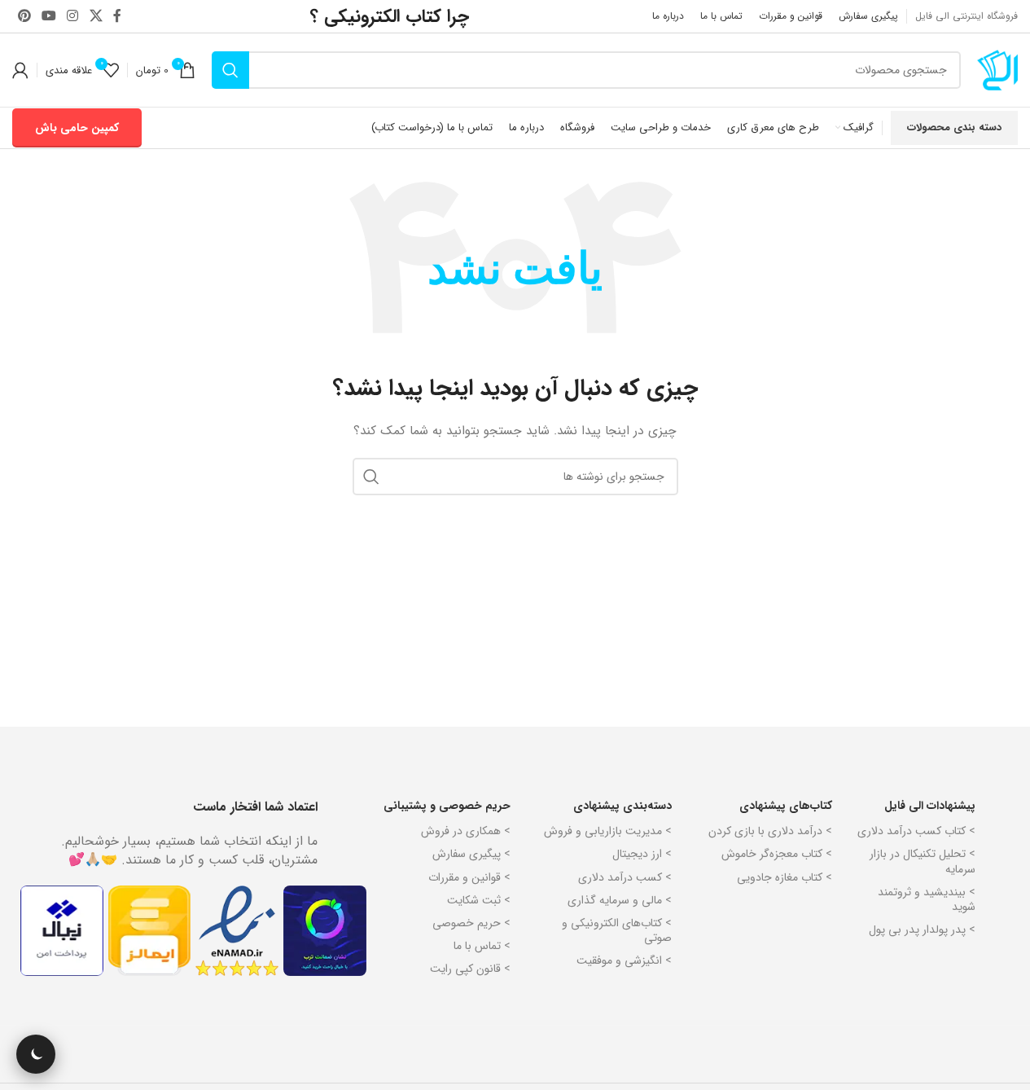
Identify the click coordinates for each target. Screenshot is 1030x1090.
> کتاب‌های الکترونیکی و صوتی (617, 930)
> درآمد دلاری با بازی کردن (770, 831)
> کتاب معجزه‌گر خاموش (776, 854)
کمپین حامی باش (77, 128)
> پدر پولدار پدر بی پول (922, 929)
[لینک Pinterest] (24, 16)
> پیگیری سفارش (471, 854)
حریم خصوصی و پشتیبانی (447, 806)
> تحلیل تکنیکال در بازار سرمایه (922, 861)
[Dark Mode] (35, 1054)
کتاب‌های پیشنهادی (785, 806)
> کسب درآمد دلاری (625, 877)
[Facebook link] (117, 16)
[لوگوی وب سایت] (997, 69)
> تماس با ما (482, 946)
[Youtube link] (48, 16)
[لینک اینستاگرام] (73, 16)
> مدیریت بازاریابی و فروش (608, 831)
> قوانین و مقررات (469, 877)
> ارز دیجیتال (642, 854)
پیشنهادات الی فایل (929, 806)
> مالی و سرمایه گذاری (620, 900)
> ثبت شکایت (479, 900)
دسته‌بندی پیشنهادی (622, 806)
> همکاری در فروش (466, 831)
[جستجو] (230, 70)
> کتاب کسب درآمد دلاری (916, 831)
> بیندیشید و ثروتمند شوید (926, 899)
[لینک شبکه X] (95, 16)
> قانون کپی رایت (470, 969)
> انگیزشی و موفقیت (624, 960)
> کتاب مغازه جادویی (784, 877)
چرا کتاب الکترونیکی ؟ (389, 16)
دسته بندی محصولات (954, 127)
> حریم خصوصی (471, 923)
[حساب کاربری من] (20, 70)
